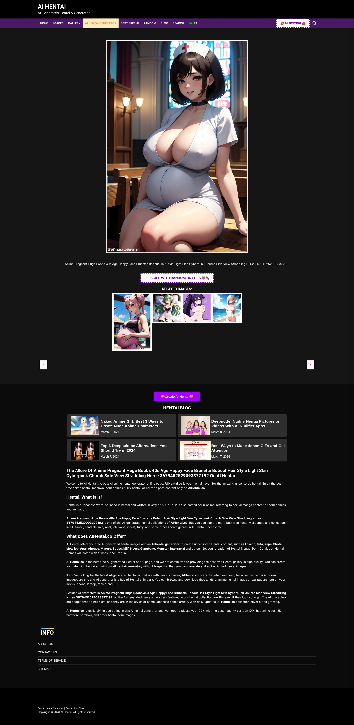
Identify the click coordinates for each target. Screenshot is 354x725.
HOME (44, 23)
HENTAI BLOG (177, 407)
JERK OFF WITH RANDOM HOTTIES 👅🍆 (177, 278)
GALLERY (74, 23)
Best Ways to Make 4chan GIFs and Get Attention (248, 448)
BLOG (164, 23)
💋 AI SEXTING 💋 (293, 23)
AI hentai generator (166, 544)
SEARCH (178, 23)
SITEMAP (44, 669)
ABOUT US (45, 644)
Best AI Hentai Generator (50, 708)
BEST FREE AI (130, 23)
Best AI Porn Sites (75, 708)
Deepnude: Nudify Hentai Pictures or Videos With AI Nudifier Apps (245, 423)
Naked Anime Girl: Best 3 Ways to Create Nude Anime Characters (132, 423)
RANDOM (149, 23)
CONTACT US (47, 652)
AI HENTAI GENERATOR (100, 23)
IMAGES (58, 23)
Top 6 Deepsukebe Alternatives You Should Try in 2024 (134, 448)
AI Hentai (52, 6)
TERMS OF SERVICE (52, 660)
